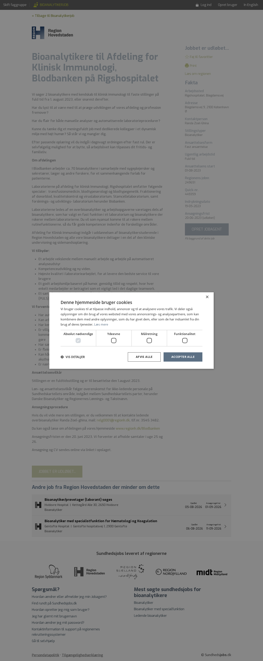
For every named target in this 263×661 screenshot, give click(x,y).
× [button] (207, 297)
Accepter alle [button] (183, 357)
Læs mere (101, 324)
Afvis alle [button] (144, 357)
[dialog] (131, 330)
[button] (73, 357)
